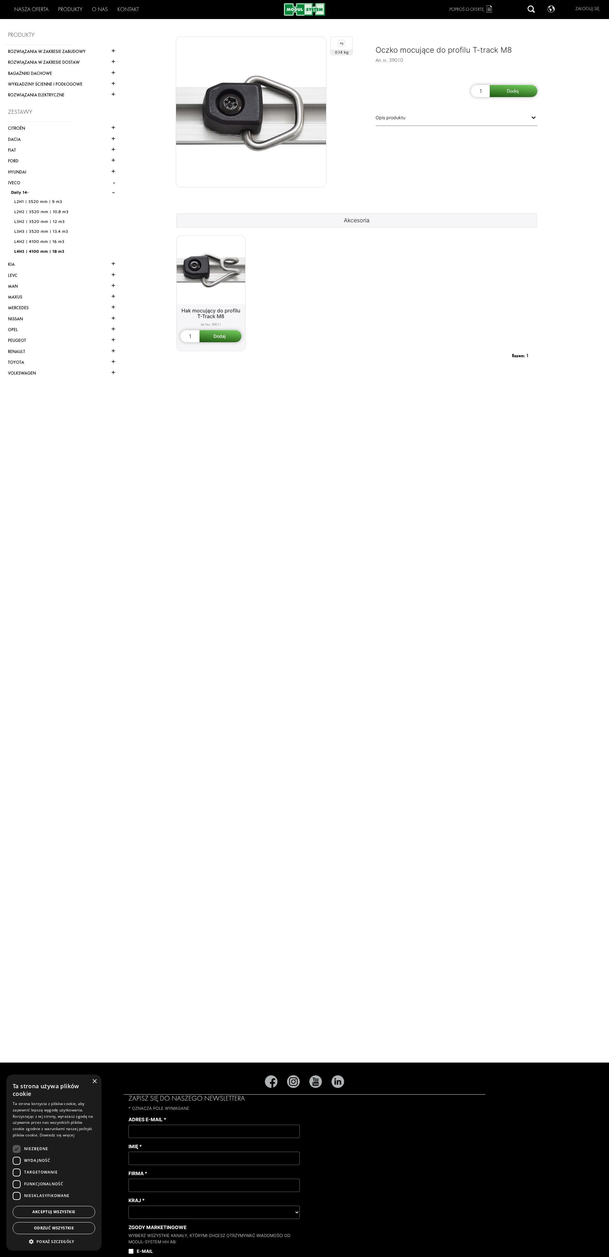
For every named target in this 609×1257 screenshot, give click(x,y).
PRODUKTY (70, 9)
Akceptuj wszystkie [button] (53, 1211)
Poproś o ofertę (466, 9)
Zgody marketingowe (157, 1227)
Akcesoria (357, 220)
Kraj (136, 1200)
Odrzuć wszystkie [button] (54, 1228)
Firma (137, 1173)
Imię (135, 1146)
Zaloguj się (587, 8)
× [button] (94, 1081)
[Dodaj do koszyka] (513, 91)
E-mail (145, 1251)
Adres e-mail (147, 1119)
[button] (54, 1241)
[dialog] (54, 1163)
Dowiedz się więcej (57, 1135)
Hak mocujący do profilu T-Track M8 (210, 313)
